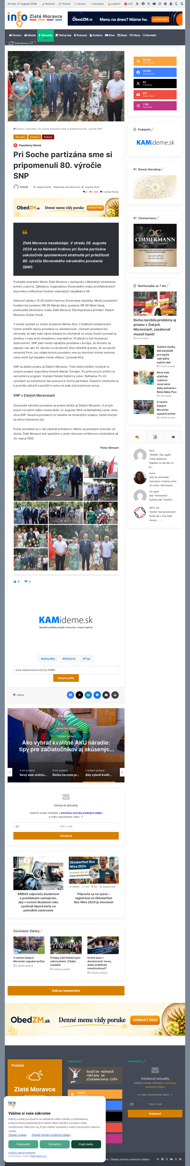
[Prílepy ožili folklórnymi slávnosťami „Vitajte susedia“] (66, 945)
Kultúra (97, 35)
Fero (152, 450)
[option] (66, 745)
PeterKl (24, 187)
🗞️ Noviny (80, 3)
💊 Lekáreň (113, 3)
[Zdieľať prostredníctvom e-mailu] (106, 695)
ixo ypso (154, 491)
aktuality (49, 658)
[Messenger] (97, 695)
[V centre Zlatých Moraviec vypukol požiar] (29, 945)
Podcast (81, 35)
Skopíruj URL (66, 678)
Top (87, 658)
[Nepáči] (26, 581)
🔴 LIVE (128, 3)
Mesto (31, 35)
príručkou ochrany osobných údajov (81, 812)
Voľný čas (64, 35)
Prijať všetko (86, 1144)
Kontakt (151, 35)
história (69, 658)
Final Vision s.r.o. (38, 1156)
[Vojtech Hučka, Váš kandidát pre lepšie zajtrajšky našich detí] (144, 352)
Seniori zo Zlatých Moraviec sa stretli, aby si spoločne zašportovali (66, 745)
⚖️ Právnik (64, 3)
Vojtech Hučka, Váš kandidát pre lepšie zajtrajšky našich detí (166, 354)
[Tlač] (115, 695)
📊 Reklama (48, 3)
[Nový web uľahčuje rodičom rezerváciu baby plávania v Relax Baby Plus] (144, 378)
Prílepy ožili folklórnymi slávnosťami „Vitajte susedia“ (65, 961)
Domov (17, 35)
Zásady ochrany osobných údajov (130, 1159)
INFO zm (154, 507)
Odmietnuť (54, 1144)
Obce (136, 35)
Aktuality (47, 35)
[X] (79, 695)
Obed (123, 35)
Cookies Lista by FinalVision (21, 1153)
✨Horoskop (96, 3)
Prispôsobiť (23, 1144)
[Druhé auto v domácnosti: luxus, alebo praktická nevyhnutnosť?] (103, 945)
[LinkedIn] (88, 695)
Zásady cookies (17, 1135)
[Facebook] (70, 695)
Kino (111, 35)
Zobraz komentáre (66, 990)
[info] (35, 19)
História (34, 136)
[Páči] (15, 581)
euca (152, 473)
